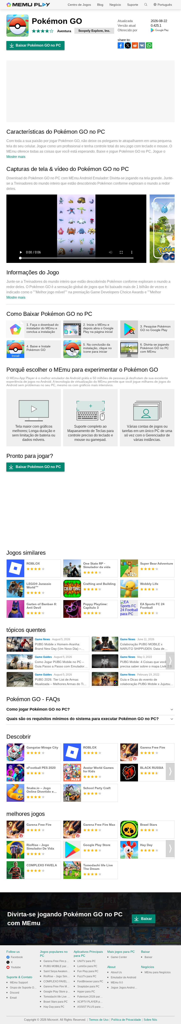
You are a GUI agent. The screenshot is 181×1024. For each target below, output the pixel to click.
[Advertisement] (90, 91)
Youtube (16, 967)
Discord (14, 992)
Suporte (132, 4)
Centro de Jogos (79, 4)
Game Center (119, 957)
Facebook (17, 957)
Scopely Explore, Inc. (94, 30)
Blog (100, 4)
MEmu (28, 4)
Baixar (146, 919)
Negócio (115, 4)
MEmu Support (19, 982)
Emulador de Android (123, 977)
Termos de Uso (98, 1019)
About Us (116, 972)
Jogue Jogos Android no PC (127, 987)
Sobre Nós (150, 1019)
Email (13, 997)
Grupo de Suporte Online (25, 987)
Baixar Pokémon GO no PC (38, 45)
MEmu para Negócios (158, 972)
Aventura (64, 31)
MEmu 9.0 (117, 982)
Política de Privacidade (126, 1019)
